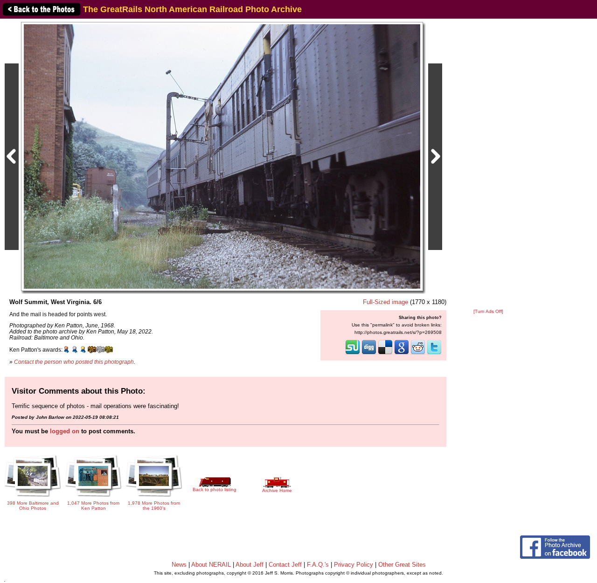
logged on (64, 431)
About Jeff (250, 564)
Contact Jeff (285, 564)
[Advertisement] (488, 164)
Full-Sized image (385, 301)
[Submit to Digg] (368, 353)
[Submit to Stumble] (352, 353)
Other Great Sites (402, 564)
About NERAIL (211, 564)
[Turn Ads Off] (488, 311)
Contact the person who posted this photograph (74, 362)
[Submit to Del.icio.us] (385, 353)
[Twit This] (434, 353)
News (179, 564)
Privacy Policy (353, 564)
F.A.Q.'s (318, 564)
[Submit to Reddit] (417, 353)
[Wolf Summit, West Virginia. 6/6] (222, 156)
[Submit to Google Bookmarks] (401, 353)
